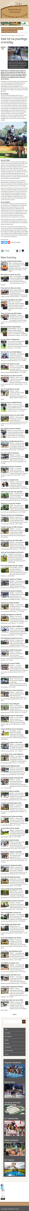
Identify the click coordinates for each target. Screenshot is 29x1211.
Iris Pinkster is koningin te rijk (9, 480)
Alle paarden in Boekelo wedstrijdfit (11, 852)
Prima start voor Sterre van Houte (11, 288)
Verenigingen (8, 1047)
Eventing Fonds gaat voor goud (10, 364)
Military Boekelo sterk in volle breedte (12, 715)
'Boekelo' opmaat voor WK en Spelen (11, 527)
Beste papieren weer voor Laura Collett (12, 415)
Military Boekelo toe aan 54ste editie (11, 540)
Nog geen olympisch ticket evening (11, 261)
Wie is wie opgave (9, 1050)
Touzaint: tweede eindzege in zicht (11, 803)
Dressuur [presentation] (20, 28)
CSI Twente (9, 1160)
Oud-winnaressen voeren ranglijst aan (12, 626)
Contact (7, 1054)
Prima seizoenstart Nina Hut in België (12, 565)
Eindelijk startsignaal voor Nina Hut (11, 614)
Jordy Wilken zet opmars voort (10, 963)
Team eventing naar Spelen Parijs (11, 924)
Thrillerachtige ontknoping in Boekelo (12, 986)
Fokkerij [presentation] (15, 31)
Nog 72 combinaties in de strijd (10, 389)
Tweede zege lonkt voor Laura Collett (12, 1000)
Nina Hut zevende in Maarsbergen (11, 327)
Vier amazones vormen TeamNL (10, 663)
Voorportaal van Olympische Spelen (11, 865)
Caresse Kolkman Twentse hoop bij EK (12, 901)
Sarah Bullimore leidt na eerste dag (11, 650)
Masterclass (9, 1082)
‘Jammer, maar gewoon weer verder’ (11, 742)
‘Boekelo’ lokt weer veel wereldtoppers (12, 515)
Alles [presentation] (3, 28)
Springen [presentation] (14, 28)
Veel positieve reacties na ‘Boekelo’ (11, 579)
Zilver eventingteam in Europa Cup (11, 912)
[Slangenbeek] (3, 1199)
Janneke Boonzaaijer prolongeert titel (12, 778)
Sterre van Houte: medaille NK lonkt (11, 402)
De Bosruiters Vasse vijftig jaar (10, 704)
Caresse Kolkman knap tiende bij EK (11, 889)
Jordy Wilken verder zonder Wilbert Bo (12, 754)
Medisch (7, 1040)
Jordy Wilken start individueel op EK (11, 951)
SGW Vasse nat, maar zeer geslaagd (11, 491)
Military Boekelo (11, 1140)
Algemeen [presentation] (8, 28)
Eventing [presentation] (4, 31)
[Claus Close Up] (3, 1190)
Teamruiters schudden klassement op (12, 441)
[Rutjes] (14, 23)
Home (6, 1029)
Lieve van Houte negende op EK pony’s (12, 552)
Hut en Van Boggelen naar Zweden (11, 938)
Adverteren (7, 1033)
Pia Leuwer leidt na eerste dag (10, 453)
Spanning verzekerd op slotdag (10, 791)
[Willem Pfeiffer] (3, 1196)
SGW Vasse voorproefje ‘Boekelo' (11, 503)
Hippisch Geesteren (12, 1062)
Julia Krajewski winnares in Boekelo (11, 591)
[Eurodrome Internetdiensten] (14, 251)
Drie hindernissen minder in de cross (12, 638)
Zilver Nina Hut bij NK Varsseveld (10, 877)
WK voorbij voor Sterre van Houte (10, 274)
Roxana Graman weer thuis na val (10, 975)
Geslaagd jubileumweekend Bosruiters (12, 677)
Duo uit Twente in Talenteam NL (10, 339)
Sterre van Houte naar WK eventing (11, 313)
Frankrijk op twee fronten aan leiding (11, 816)
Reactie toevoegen (15, 242)
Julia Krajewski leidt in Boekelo (10, 840)
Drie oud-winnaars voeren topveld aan (12, 690)
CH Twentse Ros (11, 1118)
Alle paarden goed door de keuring (11, 466)
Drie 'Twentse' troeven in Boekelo (11, 428)
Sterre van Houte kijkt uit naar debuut (11, 300)
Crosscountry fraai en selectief (10, 828)
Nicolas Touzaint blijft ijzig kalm (10, 766)
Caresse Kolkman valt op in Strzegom (12, 729)
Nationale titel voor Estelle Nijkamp (11, 352)
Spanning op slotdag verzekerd (10, 603)
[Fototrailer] (3, 1193)
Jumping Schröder (12, 1102)
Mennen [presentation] (9, 31)
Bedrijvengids (8, 1036)
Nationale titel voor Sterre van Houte (12, 375)
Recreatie (7, 1043)
